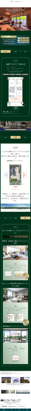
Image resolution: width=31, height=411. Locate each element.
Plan (5, 51)
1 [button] (12, 395)
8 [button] (18, 395)
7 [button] (17, 395)
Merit (15, 51)
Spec (25, 51)
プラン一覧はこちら (15, 236)
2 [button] (13, 395)
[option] (8, 391)
